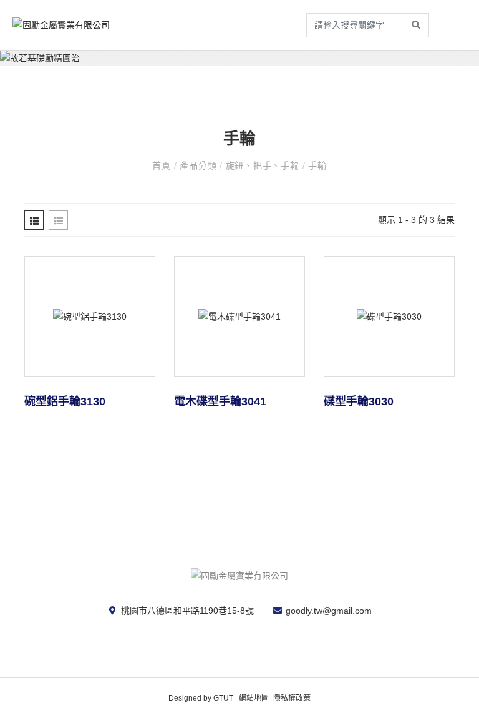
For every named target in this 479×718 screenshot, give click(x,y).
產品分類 (200, 165)
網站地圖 (254, 698)
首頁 (162, 165)
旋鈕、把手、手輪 (264, 165)
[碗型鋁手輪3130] (89, 316)
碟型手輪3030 (359, 401)
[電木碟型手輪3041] (239, 316)
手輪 (317, 165)
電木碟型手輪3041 (220, 401)
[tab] (34, 220)
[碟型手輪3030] (389, 316)
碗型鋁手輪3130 (64, 401)
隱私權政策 (292, 698)
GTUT (223, 698)
